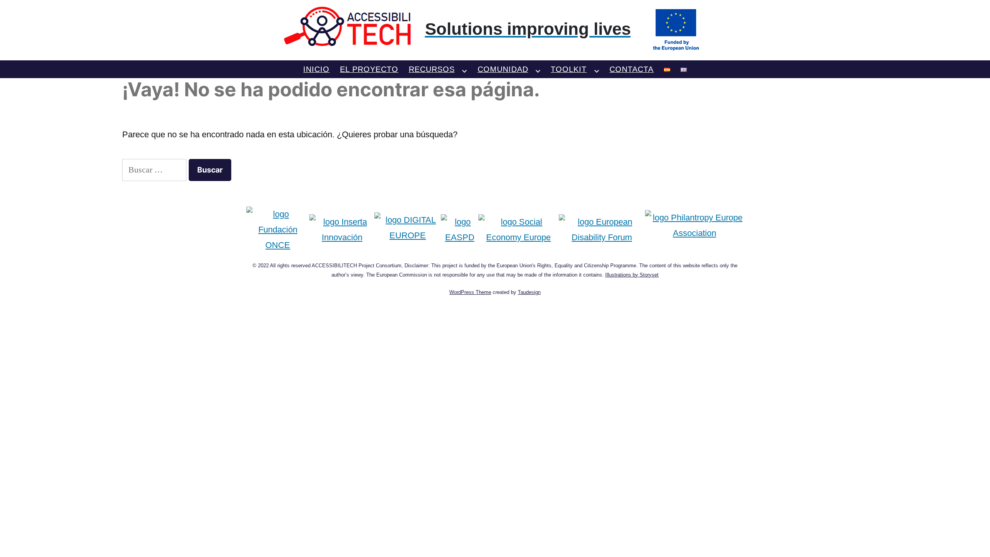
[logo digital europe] (407, 229)
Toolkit (569, 69)
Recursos (432, 69)
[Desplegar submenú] (464, 69)
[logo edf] (602, 229)
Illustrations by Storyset (632, 275)
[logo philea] (694, 229)
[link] (495, 29)
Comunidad (503, 69)
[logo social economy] (518, 229)
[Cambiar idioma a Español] (667, 69)
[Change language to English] (683, 69)
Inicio (316, 69)
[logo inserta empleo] (341, 229)
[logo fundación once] (278, 230)
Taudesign (529, 292)
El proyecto (369, 69)
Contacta (631, 69)
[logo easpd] (459, 229)
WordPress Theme (470, 292)
